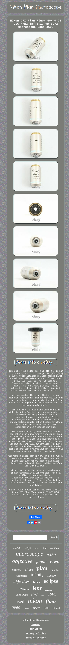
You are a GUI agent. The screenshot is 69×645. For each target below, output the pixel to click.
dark (42, 596)
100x (52, 594)
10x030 (51, 575)
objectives (21, 581)
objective (22, 561)
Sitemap (35, 625)
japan (41, 561)
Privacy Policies (36, 633)
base (37, 548)
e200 (46, 608)
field (45, 548)
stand (56, 608)
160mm (24, 589)
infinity (37, 574)
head (16, 607)
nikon (35, 600)
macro (36, 607)
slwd (34, 594)
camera (16, 569)
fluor (51, 601)
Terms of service (36, 638)
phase (29, 569)
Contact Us (36, 629)
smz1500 (54, 548)
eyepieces (22, 594)
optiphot (55, 570)
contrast (48, 590)
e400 (51, 555)
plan (41, 568)
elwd (54, 561)
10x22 (26, 608)
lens (37, 588)
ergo (28, 547)
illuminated (21, 576)
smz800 (17, 548)
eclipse (51, 581)
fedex (36, 582)
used (19, 601)
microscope (29, 553)
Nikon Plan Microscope (36, 620)
